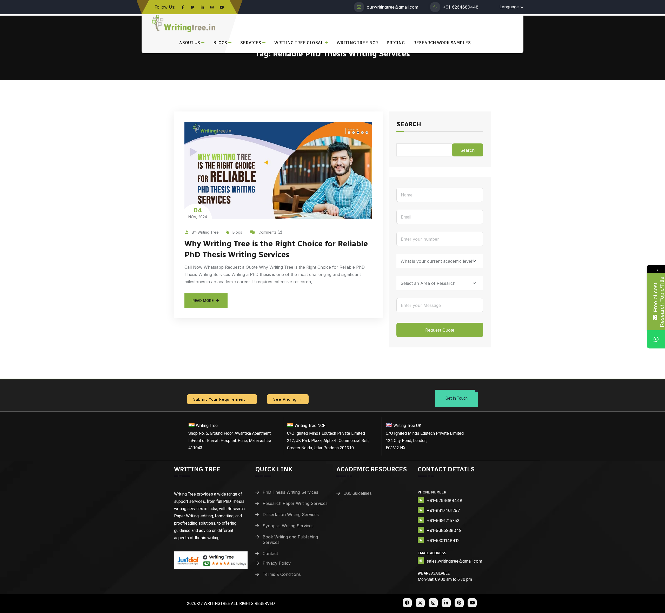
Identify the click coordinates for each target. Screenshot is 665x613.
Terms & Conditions (282, 574)
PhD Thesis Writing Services (290, 492)
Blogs (220, 42)
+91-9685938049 (444, 530)
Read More (203, 300)
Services (250, 42)
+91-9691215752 (443, 520)
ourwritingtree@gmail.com (392, 7)
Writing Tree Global (298, 42)
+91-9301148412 (443, 540)
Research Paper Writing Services (295, 503)
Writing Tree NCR (357, 42)
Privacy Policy (277, 563)
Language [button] (509, 6)
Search (408, 124)
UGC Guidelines (358, 493)
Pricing (396, 42)
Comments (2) (269, 232)
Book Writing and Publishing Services (290, 539)
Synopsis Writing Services (288, 525)
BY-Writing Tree (205, 232)
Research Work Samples (442, 42)
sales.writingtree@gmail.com (454, 561)
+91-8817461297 (443, 510)
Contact (270, 553)
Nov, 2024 (197, 212)
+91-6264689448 (460, 7)
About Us (189, 42)
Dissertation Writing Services (291, 514)
